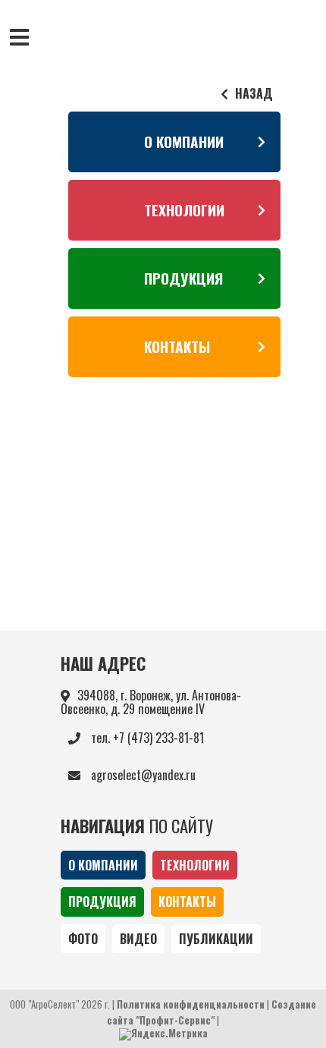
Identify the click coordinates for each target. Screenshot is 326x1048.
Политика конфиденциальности (191, 1004)
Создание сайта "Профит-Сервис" (211, 1012)
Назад (252, 93)
